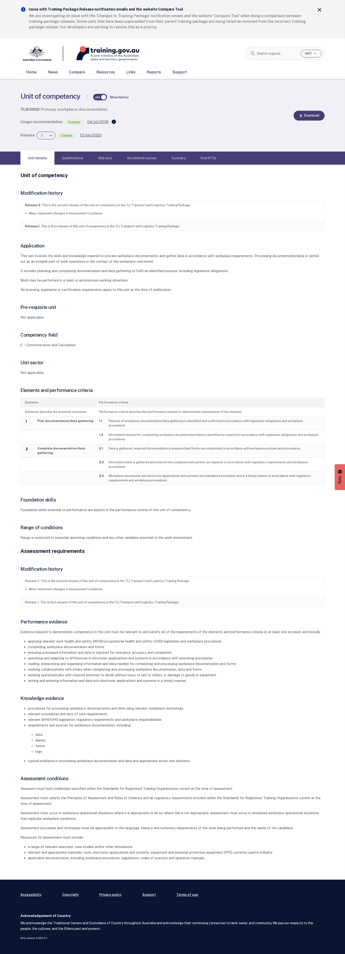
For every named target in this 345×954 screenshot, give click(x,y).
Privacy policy (110, 895)
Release (27, 135)
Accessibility (31, 895)
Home (31, 72)
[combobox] (277, 53)
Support (179, 72)
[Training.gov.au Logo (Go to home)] (101, 53)
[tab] (37, 158)
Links (130, 72)
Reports (154, 72)
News (53, 72)
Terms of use (187, 895)
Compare (77, 72)
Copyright (70, 895)
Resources (105, 72)
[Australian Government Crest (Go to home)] (41, 53)
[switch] (100, 97)
